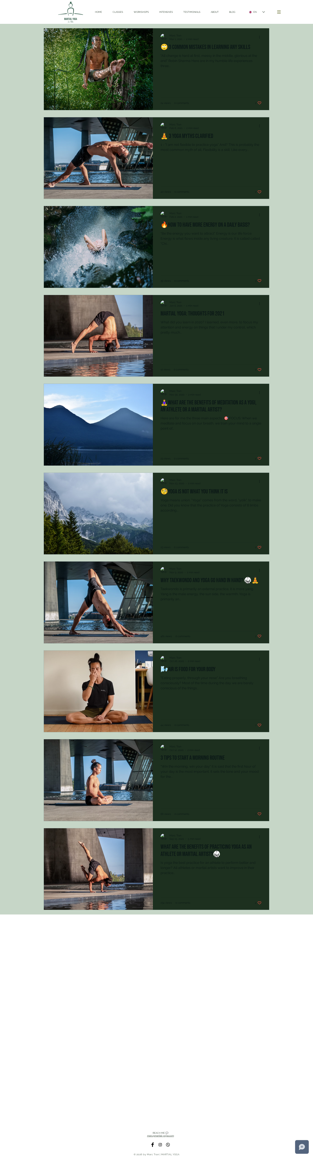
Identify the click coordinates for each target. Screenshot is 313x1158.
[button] (279, 12)
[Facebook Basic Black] (152, 1144)
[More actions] (260, 37)
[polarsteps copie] (168, 1144)
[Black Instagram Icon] (160, 1144)
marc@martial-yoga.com (160, 1135)
